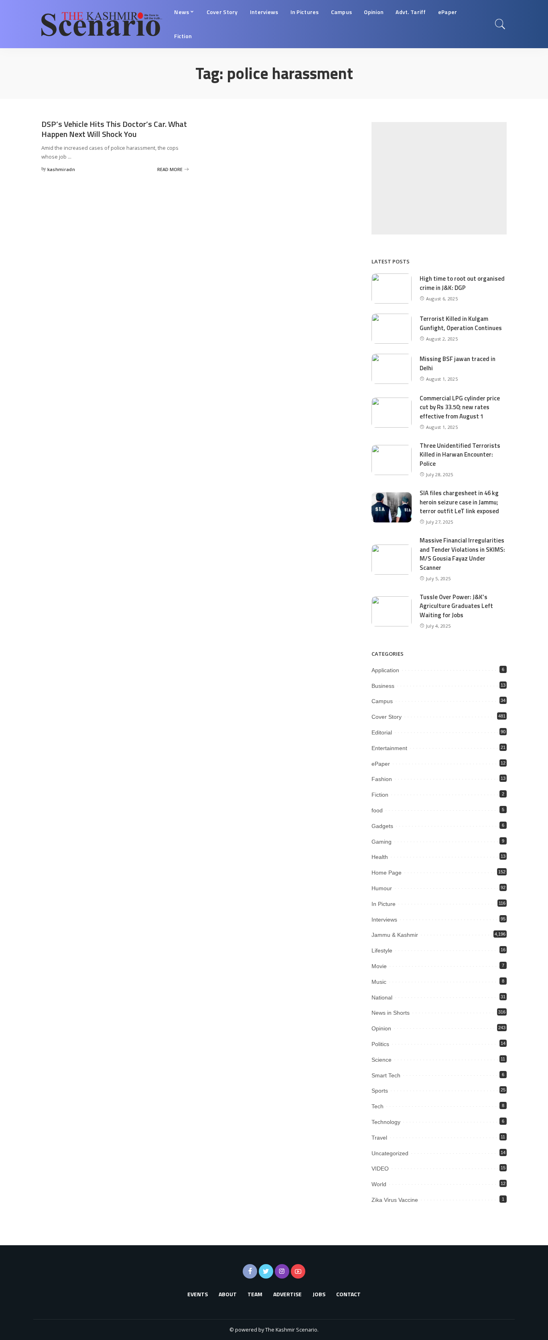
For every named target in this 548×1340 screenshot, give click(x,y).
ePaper (380, 764)
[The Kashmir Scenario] (101, 24)
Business (382, 686)
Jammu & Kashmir (394, 935)
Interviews (384, 919)
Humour (381, 888)
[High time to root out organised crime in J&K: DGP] (391, 288)
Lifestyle (381, 950)
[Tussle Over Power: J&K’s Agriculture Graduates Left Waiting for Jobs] (391, 611)
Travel (379, 1137)
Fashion (381, 779)
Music (378, 982)
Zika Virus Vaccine (394, 1200)
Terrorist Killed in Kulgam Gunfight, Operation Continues (461, 323)
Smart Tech (385, 1075)
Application (385, 670)
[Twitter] (266, 1271)
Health (379, 857)
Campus (382, 701)
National (381, 997)
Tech (377, 1106)
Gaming (381, 841)
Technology (385, 1122)
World (378, 1184)
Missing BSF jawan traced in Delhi (457, 363)
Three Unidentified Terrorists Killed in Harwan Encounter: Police (460, 454)
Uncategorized (389, 1153)
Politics (380, 1044)
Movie (379, 966)
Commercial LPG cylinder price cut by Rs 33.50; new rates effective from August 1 (460, 407)
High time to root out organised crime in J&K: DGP (462, 283)
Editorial (381, 732)
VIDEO (380, 1168)
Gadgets (382, 826)
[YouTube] (298, 1271)
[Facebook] (250, 1271)
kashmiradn (61, 169)
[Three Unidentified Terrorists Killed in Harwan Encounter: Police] (391, 460)
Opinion (381, 1028)
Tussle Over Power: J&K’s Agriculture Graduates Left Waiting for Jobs (456, 606)
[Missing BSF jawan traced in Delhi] (391, 369)
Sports (379, 1090)
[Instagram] (282, 1271)
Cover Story (386, 717)
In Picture (383, 904)
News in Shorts (390, 1013)
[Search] (500, 24)
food (377, 810)
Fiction (379, 794)
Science (381, 1059)
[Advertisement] (439, 178)
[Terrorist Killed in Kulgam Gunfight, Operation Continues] (391, 329)
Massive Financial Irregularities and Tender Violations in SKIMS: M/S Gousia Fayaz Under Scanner (462, 554)
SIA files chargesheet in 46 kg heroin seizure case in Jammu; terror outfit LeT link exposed (459, 502)
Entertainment (389, 748)
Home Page (386, 872)
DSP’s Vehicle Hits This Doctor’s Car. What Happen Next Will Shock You (114, 129)
